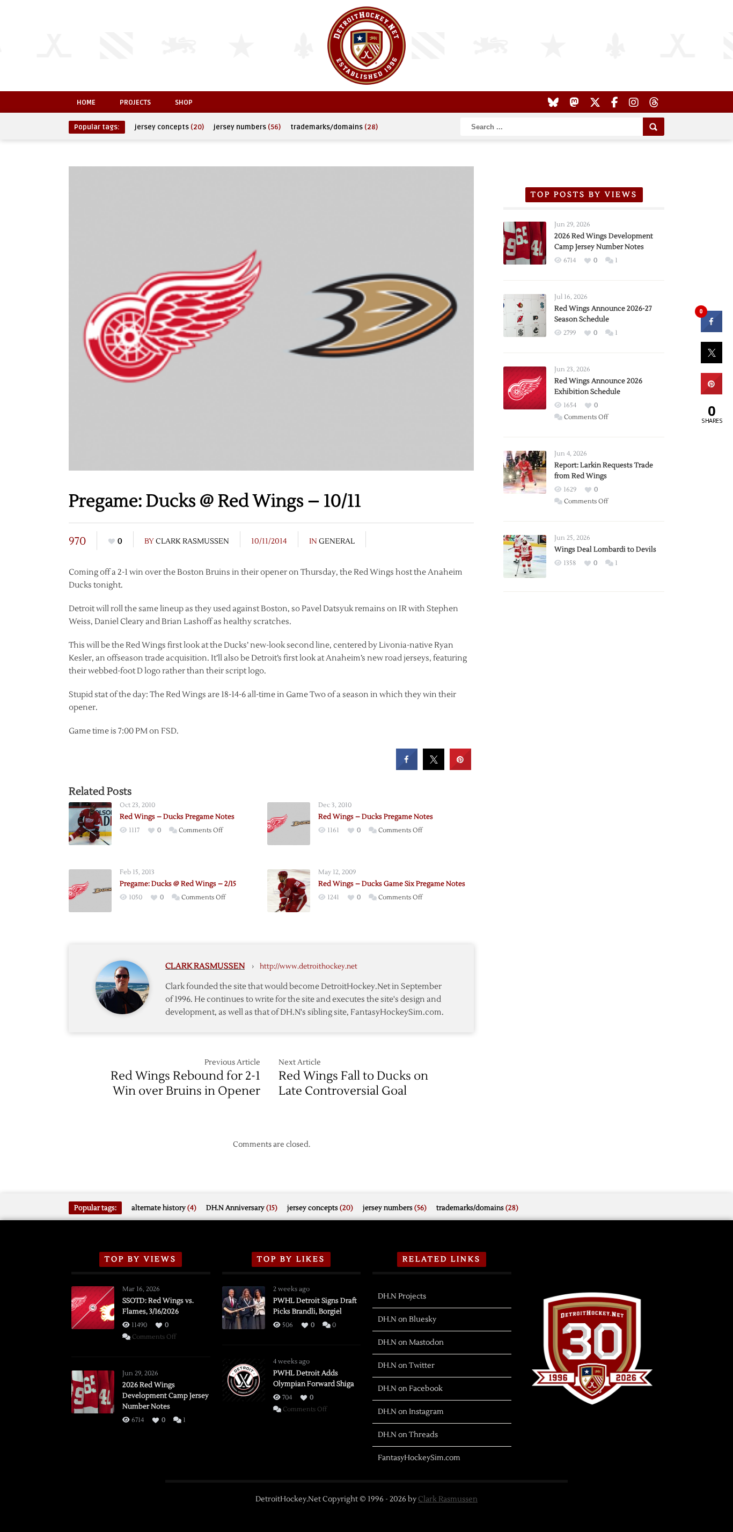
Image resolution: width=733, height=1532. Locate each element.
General (337, 541)
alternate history (163, 1208)
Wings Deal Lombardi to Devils (605, 549)
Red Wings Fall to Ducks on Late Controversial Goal (353, 1083)
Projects (135, 102)
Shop (184, 102)
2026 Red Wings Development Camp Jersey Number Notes (165, 1396)
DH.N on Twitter (406, 1365)
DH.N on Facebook (410, 1389)
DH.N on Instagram (411, 1412)
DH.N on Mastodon (411, 1342)
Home (86, 102)
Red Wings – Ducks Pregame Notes (177, 816)
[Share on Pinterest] (460, 766)
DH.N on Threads (408, 1435)
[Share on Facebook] (406, 766)
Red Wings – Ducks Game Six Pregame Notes (391, 883)
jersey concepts (169, 127)
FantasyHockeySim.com (419, 1458)
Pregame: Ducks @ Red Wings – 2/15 (178, 883)
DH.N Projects (402, 1296)
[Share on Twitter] (433, 766)
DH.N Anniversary (241, 1208)
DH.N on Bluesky (407, 1319)
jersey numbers (247, 127)
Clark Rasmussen (192, 541)
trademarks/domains (334, 127)
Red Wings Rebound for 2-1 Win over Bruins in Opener (185, 1083)
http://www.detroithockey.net (308, 966)
